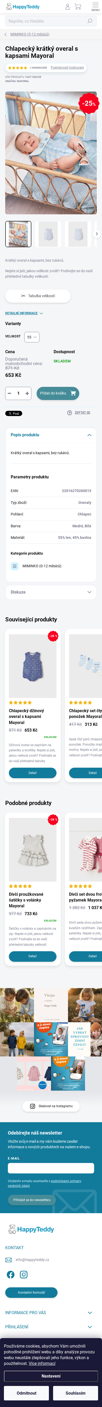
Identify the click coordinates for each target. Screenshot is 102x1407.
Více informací (42, 1363)
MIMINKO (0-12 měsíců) (41, 566)
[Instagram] (22, 1273)
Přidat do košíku (53, 393)
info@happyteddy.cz (32, 1260)
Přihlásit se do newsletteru (31, 1200)
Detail (33, 773)
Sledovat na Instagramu (56, 1106)
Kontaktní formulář (31, 1292)
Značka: (17, 81)
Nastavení (51, 1376)
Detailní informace (21, 313)
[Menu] (95, 6)
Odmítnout (26, 1393)
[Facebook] (9, 1273)
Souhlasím (76, 1393)
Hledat (90, 21)
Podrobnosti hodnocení (67, 67)
